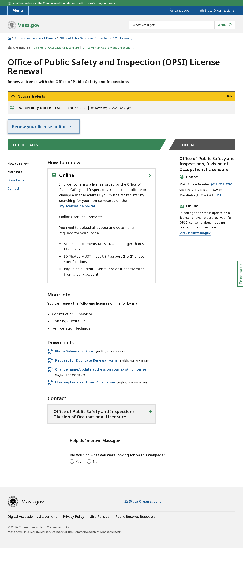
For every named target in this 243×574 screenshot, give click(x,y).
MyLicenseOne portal (77, 206)
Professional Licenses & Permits (35, 38)
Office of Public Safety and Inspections (108, 47)
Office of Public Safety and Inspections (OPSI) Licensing (96, 38)
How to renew (18, 163)
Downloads (16, 180)
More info (15, 172)
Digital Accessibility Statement (32, 516)
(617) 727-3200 (221, 184)
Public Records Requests (135, 516)
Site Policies (99, 516)
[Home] (9, 38)
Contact (13, 188)
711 (218, 195)
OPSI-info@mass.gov (195, 233)
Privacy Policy (73, 516)
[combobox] (182, 25)
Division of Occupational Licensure (56, 47)
